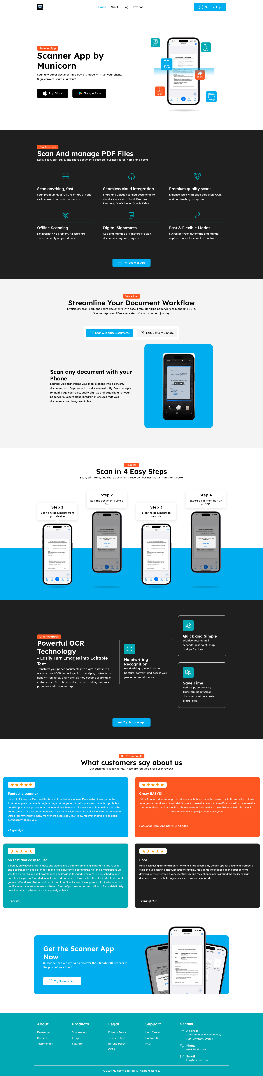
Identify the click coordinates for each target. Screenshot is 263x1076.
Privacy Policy (117, 1032)
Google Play (92, 93)
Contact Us (152, 1038)
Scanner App (80, 1032)
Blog (125, 7)
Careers (42, 1038)
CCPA (111, 1049)
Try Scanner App (134, 262)
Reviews (138, 7)
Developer (43, 1032)
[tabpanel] (131, 386)
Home (102, 7)
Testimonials (45, 1043)
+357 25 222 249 (196, 1049)
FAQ (148, 1043)
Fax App (77, 1043)
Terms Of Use (116, 1038)
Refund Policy (117, 1043)
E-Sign (76, 1038)
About (114, 7)
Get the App (213, 7)
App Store (56, 93)
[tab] (109, 333)
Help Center (152, 1032)
